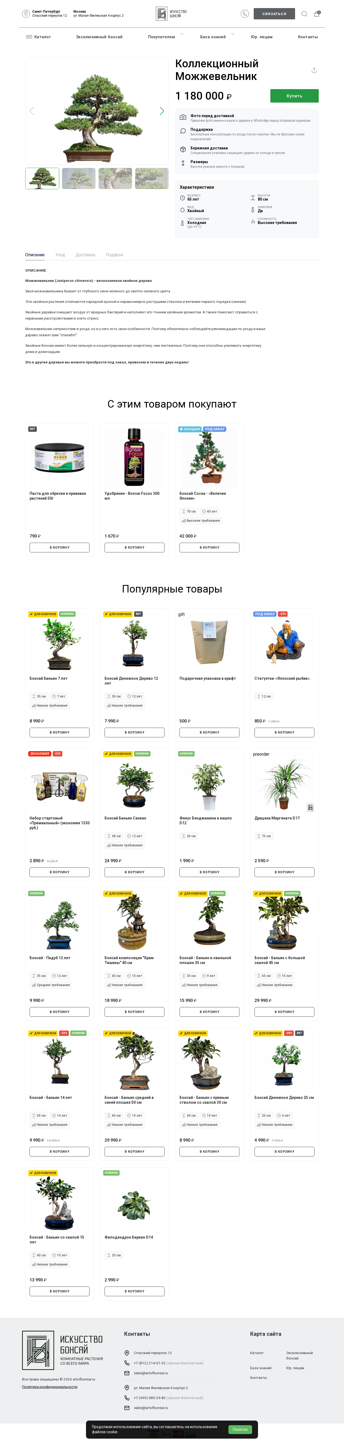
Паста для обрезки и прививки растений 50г (58, 495)
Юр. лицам (262, 36)
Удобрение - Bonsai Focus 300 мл (132, 495)
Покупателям (161, 36)
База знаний (213, 36)
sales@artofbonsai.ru (151, 1373)
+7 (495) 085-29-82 (150, 1398)
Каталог (42, 36)
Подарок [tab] (114, 254)
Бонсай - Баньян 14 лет (51, 1097)
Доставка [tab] (85, 254)
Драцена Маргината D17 (277, 818)
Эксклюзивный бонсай (99, 36)
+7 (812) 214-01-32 (150, 1363)
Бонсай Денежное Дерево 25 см (284, 1097)
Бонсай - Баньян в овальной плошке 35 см (205, 960)
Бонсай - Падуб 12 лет (50, 958)
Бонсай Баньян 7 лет (48, 678)
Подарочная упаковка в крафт (208, 678)
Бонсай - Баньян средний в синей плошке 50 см (129, 1100)
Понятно (240, 1429)
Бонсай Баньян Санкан (125, 818)
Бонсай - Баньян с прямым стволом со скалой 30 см (204, 1100)
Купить (295, 96)
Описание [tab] (35, 254)
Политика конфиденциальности (49, 1387)
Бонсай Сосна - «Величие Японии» (203, 495)
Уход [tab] (60, 254)
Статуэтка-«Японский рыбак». (283, 678)
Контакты (308, 36)
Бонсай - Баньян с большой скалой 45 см (280, 960)
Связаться (274, 14)
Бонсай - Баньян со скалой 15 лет (57, 1239)
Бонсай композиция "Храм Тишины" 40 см (129, 960)
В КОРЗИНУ (60, 547)
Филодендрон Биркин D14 (129, 1237)
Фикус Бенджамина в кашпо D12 (206, 820)
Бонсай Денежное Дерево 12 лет (131, 680)
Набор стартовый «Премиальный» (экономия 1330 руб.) (59, 823)
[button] (162, 111)
